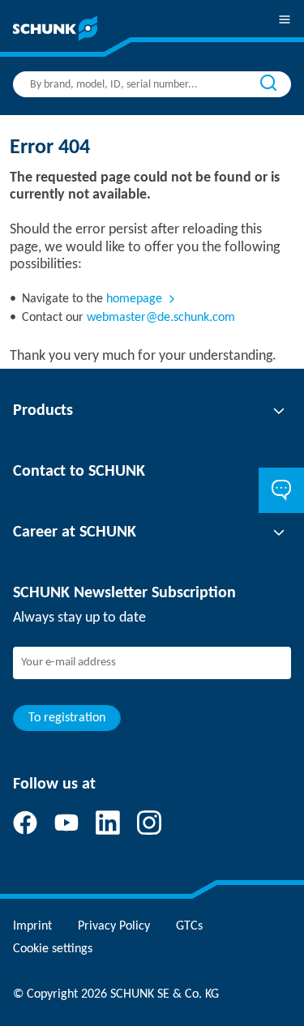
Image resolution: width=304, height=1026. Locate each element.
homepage (134, 299)
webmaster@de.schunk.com (161, 317)
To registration (66, 718)
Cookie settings (52, 949)
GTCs (189, 926)
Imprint (32, 926)
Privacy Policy (114, 926)
